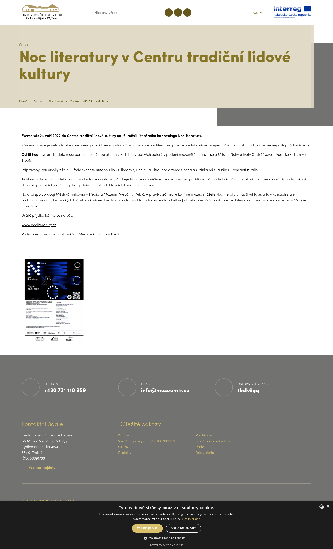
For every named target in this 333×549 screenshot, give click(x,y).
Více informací (191, 519)
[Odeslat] (131, 12)
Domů (23, 101)
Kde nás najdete (42, 467)
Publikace (203, 434)
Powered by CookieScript (166, 545)
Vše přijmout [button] (147, 528)
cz (255, 12)
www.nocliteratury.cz (39, 224)
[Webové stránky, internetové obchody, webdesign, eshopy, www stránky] (301, 500)
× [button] (328, 506)
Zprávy (38, 101)
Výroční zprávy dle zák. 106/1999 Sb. (147, 440)
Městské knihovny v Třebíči (100, 233)
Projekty (124, 452)
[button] (166, 538)
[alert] (166, 525)
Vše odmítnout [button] (183, 528)
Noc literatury (189, 135)
